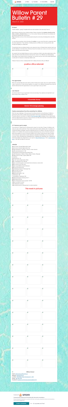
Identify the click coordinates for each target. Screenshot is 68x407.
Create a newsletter (21, 403)
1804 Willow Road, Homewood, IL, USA (25, 376)
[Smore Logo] (18, 2)
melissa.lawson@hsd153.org (21, 374)
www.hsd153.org (20, 375)
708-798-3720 (19, 378)
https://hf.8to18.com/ (40, 137)
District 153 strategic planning (34, 106)
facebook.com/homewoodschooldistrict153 (27, 379)
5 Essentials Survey (34, 99)
